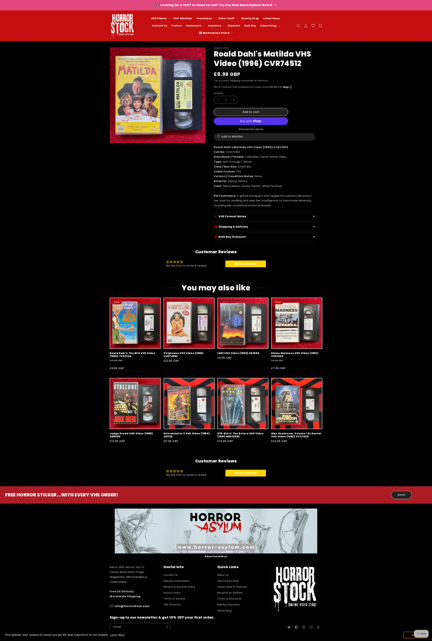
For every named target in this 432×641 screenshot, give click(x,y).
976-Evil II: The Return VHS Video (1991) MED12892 (240, 435)
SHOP (402, 495)
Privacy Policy (172, 592)
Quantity (218, 93)
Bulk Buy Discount (228, 604)
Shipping (235, 80)
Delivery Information (177, 581)
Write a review (245, 264)
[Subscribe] (166, 627)
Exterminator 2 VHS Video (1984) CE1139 (187, 435)
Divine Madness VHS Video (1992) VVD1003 (294, 355)
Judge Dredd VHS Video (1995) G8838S (131, 435)
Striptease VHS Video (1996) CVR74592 (184, 355)
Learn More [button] (117, 634)
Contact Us (171, 575)
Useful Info (174, 567)
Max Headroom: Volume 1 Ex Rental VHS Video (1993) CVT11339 (296, 435)
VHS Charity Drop (228, 581)
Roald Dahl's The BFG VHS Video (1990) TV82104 (132, 355)
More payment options (251, 129)
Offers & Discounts (229, 598)
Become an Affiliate (230, 592)
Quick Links (228, 567)
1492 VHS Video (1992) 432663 (238, 353)
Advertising (224, 610)
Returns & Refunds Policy (179, 587)
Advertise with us (216, 556)
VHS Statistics (172, 604)
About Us (223, 575)
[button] (160, 18)
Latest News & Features (232, 587)
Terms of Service (174, 598)
